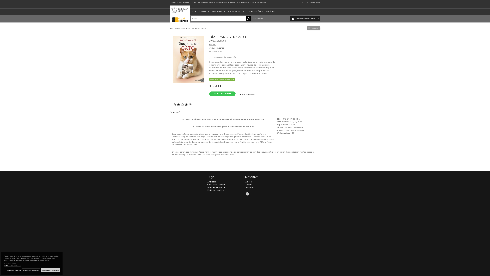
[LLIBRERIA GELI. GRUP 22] (180, 23)
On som (248, 184)
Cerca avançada (258, 18)
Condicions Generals (216, 184)
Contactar (249, 187)
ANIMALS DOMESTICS (216, 48)
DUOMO (212, 45)
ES (307, 2)
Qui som (249, 182)
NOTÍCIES (270, 11)
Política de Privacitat (216, 187)
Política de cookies (215, 190)
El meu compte (315, 2)
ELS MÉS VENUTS (236, 11)
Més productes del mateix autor (224, 57)
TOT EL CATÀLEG (255, 11)
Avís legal (211, 182)
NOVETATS (204, 11)
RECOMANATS (218, 11)
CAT (302, 2)
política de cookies (12, 266)
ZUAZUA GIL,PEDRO (217, 41)
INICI (194, 11)
